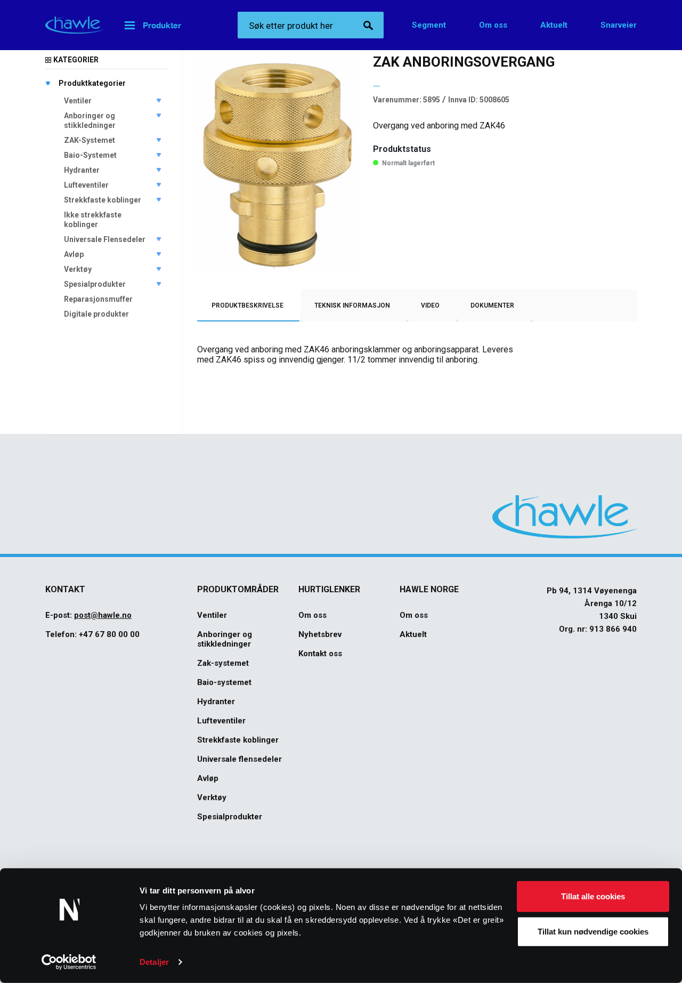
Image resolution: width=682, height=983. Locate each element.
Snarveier (618, 25)
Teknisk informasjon (352, 305)
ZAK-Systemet (89, 140)
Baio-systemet (224, 682)
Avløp (74, 254)
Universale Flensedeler (104, 239)
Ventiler (78, 100)
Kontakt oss (320, 653)
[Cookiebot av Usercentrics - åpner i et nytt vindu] (69, 962)
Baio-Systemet (90, 155)
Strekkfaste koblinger (102, 200)
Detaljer (154, 961)
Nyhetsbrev (320, 634)
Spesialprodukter (95, 284)
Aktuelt (553, 25)
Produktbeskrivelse (247, 305)
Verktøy (78, 269)
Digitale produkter (96, 314)
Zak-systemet (223, 663)
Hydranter (82, 170)
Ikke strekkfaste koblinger (92, 220)
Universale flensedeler (239, 759)
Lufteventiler (86, 185)
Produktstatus (402, 149)
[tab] (247, 305)
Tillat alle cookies (593, 896)
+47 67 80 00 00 (109, 634)
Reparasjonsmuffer (98, 299)
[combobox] (311, 25)
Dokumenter (492, 305)
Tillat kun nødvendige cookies (593, 931)
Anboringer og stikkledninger (90, 120)
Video (430, 305)
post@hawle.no (103, 615)
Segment (429, 25)
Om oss (493, 25)
